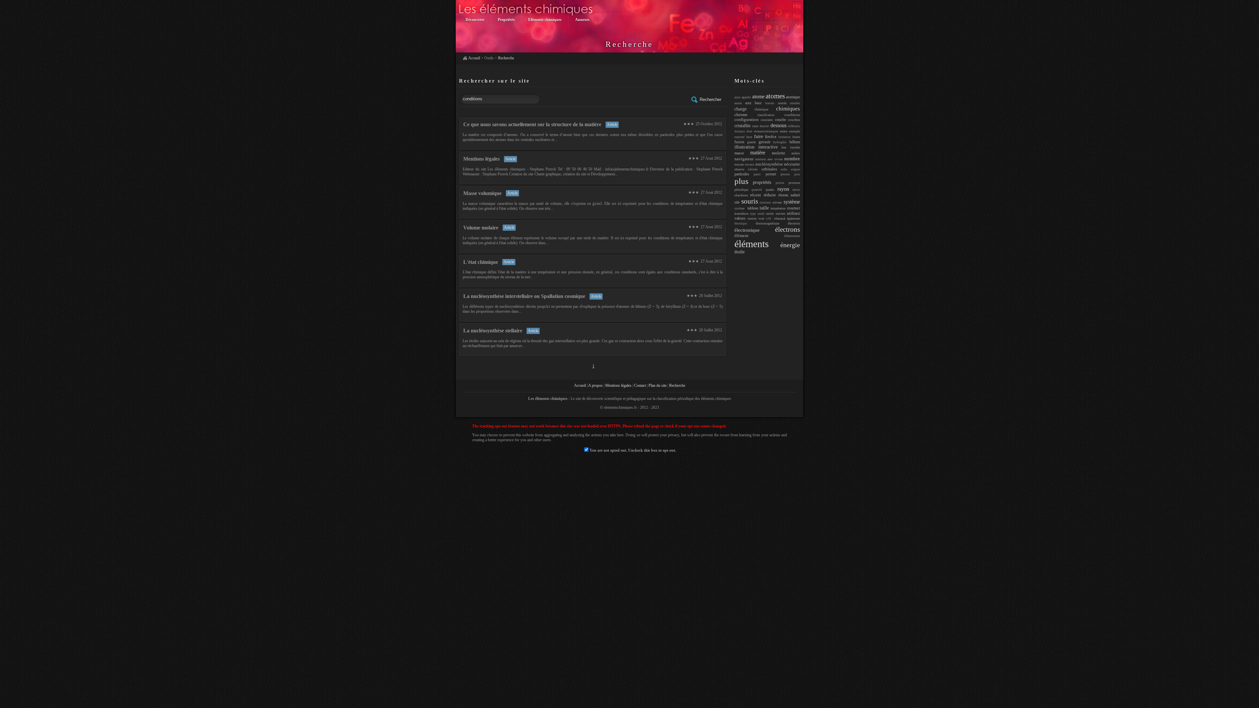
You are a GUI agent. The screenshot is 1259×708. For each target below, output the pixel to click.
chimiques (788, 109)
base (758, 103)
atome (758, 96)
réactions (741, 195)
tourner (793, 208)
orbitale (753, 169)
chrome (741, 114)
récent (755, 194)
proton (780, 183)
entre (784, 131)
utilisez (793, 213)
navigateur (743, 158)
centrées (795, 103)
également (793, 218)
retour (796, 189)
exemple (794, 131)
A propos (595, 385)
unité (761, 213)
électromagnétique (767, 223)
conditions (792, 115)
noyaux (749, 164)
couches (794, 120)
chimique (761, 109)
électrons (787, 229)
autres (738, 103)
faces (749, 137)
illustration (744, 147)
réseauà (778, 218)
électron (794, 223)
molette (778, 152)
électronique (747, 230)
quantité (756, 189)
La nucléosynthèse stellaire (492, 330)
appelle (746, 97)
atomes (775, 96)
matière (757, 152)
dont (749, 131)
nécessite (792, 164)
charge (740, 109)
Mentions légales (481, 159)
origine (795, 169)
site (737, 202)
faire (758, 136)
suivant (777, 202)
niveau (778, 159)
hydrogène (780, 142)
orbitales (769, 169)
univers (780, 213)
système (792, 202)
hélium (794, 142)
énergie (790, 244)
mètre (795, 153)
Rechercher (710, 99)
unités (770, 213)
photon (785, 174)
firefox (771, 136)
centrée (782, 103)
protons (794, 183)
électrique (740, 223)
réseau (783, 195)
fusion (739, 142)
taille (764, 207)
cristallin (742, 125)
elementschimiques (766, 131)
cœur (755, 126)
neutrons (760, 159)
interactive (768, 147)
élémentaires (792, 236)
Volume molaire (480, 227)
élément (741, 235)
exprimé (739, 137)
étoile (739, 251)
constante (767, 120)
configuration (746, 119)
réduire (770, 194)
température (778, 208)
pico (797, 174)
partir (757, 174)
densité (764, 126)
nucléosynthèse (769, 164)
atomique (793, 97)
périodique (741, 189)
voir (761, 218)
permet (771, 174)
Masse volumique (482, 193)
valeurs (740, 218)
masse (739, 153)
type (753, 213)
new (770, 159)
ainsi (737, 97)
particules (741, 174)
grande (751, 142)
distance (739, 131)
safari (795, 194)
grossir (764, 141)
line (783, 147)
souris (749, 201)
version (752, 218)
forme (796, 137)
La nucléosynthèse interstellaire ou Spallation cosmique (524, 296)
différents (794, 126)
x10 (768, 218)
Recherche (506, 58)
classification (765, 115)
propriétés (762, 182)
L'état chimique (480, 262)
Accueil (474, 58)
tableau (753, 208)
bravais (769, 103)
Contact (640, 385)
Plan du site (658, 385)
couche (780, 119)
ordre (784, 169)
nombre (792, 158)
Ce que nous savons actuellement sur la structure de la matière (532, 124)
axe (748, 102)
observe (739, 169)
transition (741, 213)
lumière (795, 147)
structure (765, 202)
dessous (778, 125)
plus (741, 181)
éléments (751, 243)
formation (784, 137)
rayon (783, 189)
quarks (770, 189)
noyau (739, 164)
